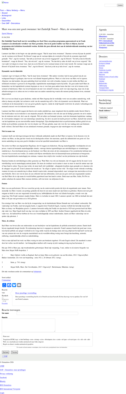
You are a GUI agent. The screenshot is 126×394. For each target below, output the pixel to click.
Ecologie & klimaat (104, 63)
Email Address (105, 110)
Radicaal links (103, 83)
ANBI (2, 366)
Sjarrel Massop (7, 33)
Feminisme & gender (105, 70)
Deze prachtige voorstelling (25, 293)
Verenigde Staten (104, 88)
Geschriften (6, 20)
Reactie (4, 317)
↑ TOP (4, 356)
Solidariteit (37, 271)
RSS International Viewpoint (10, 389)
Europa (101, 68)
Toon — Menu (5, 10)
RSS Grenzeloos (5, 385)
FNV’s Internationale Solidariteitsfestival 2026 (106, 42)
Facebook (3, 377)
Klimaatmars (103, 36)
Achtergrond (6, 15)
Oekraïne (101, 81)
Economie (102, 65)
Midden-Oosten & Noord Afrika (108, 77)
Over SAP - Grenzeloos (11, 23)
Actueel (5, 13)
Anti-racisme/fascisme (105, 61)
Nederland (102, 79)
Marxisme (102, 74)
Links (4, 18)
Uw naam (5, 313)
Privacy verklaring (6, 373)
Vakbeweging (103, 85)
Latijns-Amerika (103, 72)
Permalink (5, 303)
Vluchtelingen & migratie (106, 90)
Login (2, 393)
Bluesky (3, 381)
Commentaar (6, 280)
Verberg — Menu (18, 10)
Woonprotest (103, 47)
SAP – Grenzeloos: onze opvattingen (13, 370)
